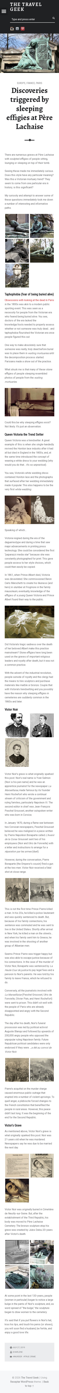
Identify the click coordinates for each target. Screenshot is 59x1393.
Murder (18, 1356)
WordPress (27, 1381)
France (30, 83)
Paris (39, 83)
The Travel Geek (30, 1377)
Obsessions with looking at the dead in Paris (29, 300)
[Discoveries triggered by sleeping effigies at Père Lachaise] (29, 35)
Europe (21, 83)
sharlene (18, 1352)
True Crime (30, 1356)
